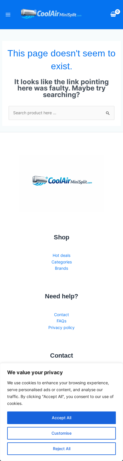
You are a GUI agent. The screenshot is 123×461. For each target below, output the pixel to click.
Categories (61, 261)
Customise (61, 433)
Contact (61, 314)
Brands (61, 268)
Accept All (61, 417)
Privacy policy (61, 327)
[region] (61, 412)
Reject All (61, 448)
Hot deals (61, 255)
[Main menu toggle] (8, 14)
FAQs (61, 320)
